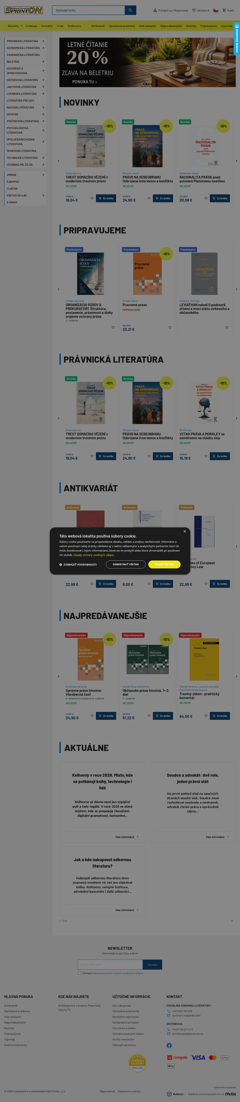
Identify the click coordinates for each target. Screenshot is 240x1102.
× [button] (184, 531)
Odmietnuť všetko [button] (126, 564)
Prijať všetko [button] (164, 564)
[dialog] (120, 551)
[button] (78, 564)
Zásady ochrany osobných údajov (93, 555)
